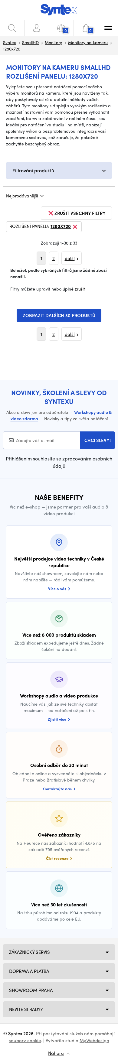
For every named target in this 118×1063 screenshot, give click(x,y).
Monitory (53, 42)
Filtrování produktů (33, 170)
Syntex (9, 42)
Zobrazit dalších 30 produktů (59, 315)
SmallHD (30, 42)
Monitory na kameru (88, 42)
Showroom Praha (31, 990)
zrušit (80, 289)
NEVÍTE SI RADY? (26, 1009)
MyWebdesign (94, 1040)
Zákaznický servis (29, 952)
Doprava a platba (29, 971)
